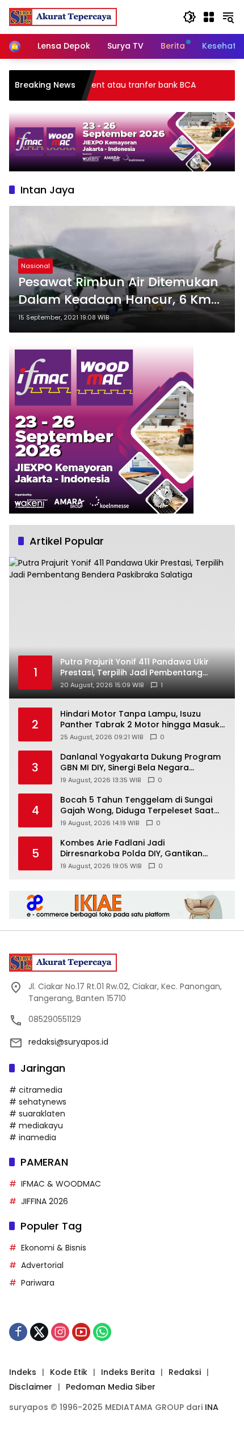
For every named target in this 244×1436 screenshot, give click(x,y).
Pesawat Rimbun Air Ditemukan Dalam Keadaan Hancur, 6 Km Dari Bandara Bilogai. (118, 291)
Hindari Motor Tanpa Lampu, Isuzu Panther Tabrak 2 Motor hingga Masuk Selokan (140, 720)
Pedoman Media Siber (110, 1386)
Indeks (22, 1372)
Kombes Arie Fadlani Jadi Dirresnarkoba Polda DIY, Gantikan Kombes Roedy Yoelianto (131, 849)
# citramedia (35, 1090)
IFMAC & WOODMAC (61, 1183)
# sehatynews (37, 1101)
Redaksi (185, 1372)
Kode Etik (68, 1372)
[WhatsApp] (102, 1332)
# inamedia (32, 1137)
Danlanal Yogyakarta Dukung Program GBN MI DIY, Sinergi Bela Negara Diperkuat (140, 763)
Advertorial (42, 1265)
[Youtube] (81, 1332)
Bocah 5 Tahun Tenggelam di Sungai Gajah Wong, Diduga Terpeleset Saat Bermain (137, 806)
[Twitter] (39, 1332)
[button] (189, 17)
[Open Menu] (209, 17)
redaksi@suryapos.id (68, 1041)
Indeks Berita (128, 1372)
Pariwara (37, 1282)
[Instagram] (60, 1332)
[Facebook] (18, 1332)
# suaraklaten (37, 1113)
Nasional (35, 265)
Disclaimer (30, 1386)
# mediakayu (36, 1125)
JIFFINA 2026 (44, 1201)
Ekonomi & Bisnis (53, 1247)
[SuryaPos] (63, 16)
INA (211, 1407)
